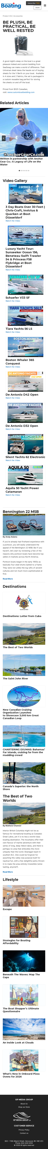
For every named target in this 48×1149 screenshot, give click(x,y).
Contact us (24, 1133)
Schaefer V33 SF (18, 297)
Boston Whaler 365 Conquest (20, 361)
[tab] (19, 170)
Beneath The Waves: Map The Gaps (21, 976)
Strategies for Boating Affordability (16, 942)
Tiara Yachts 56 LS (19, 328)
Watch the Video (13, 220)
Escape (7, 909)
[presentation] (24, 132)
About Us (24, 1104)
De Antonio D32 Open (22, 426)
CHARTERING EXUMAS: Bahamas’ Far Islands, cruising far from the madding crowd (24, 752)
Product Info (7, 16)
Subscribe (34, 3)
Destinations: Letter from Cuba (22, 616)
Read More (8, 579)
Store (37, 8)
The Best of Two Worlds (18, 647)
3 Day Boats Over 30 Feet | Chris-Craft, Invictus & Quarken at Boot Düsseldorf (25, 212)
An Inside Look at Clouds (18, 1042)
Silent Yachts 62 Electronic (25, 457)
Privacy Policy (24, 1130)
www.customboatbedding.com (20, 92)
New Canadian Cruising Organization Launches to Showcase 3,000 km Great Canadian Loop (21, 714)
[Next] (44, 138)
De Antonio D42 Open (22, 394)
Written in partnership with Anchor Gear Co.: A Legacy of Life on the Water (21, 161)
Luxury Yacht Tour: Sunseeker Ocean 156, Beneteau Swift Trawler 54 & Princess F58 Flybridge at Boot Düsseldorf (23, 257)
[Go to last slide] (4, 138)
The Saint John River (15, 678)
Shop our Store (24, 1107)
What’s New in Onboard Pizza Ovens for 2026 (21, 1075)
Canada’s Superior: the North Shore (21, 788)
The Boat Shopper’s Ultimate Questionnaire (21, 1010)
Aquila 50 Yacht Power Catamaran (22, 489)
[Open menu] (44, 5)
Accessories (18, 16)
